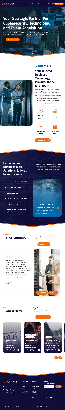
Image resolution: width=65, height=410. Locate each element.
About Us (24, 386)
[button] (24, 3)
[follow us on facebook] (46, 397)
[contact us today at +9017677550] (53, 4)
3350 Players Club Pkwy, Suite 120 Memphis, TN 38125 (10, 390)
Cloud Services (35, 388)
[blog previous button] (56, 358)
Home (20, 3)
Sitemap (60, 406)
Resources (24, 388)
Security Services (35, 384)
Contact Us (49, 3)
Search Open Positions (42, 3)
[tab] (17, 182)
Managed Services (35, 386)
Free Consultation (59, 3)
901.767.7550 (8, 387)
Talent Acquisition (35, 394)
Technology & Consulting (34, 392)
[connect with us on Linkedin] (44, 397)
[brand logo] (7, 4)
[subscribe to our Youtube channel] (51, 397)
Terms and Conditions (50, 406)
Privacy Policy (40, 406)
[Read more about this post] (18, 350)
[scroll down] (32, 53)
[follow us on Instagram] (49, 397)
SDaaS (33, 397)
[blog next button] (60, 358)
